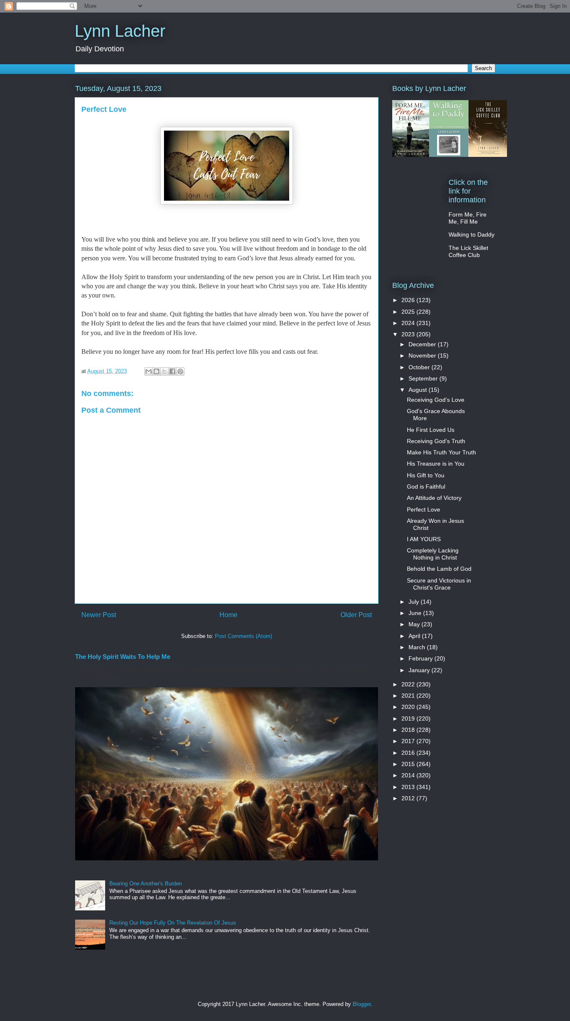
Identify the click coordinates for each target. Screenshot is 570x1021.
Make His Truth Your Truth (441, 452)
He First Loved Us (430, 429)
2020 (408, 706)
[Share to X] (164, 371)
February (421, 658)
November (423, 355)
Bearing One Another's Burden (145, 883)
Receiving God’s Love (435, 399)
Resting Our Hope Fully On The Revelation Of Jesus (172, 923)
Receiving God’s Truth (436, 441)
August (419, 389)
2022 (408, 684)
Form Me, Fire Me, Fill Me (468, 218)
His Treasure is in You (435, 463)
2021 (408, 695)
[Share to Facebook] (172, 371)
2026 (408, 300)
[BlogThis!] (156, 371)
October (420, 367)
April (415, 636)
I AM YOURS (424, 539)
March (418, 647)
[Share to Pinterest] (180, 371)
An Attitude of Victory (434, 497)
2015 (408, 764)
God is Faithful (426, 486)
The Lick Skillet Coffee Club (468, 251)
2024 (408, 323)
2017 (408, 741)
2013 (408, 787)
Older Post (356, 614)
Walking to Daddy (471, 234)
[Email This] (148, 371)
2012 (408, 798)
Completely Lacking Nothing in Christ (433, 554)
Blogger (362, 1004)
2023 (408, 334)
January (420, 670)
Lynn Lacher (120, 31)
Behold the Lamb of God (439, 568)
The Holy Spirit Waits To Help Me (122, 656)
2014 (408, 775)
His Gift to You (425, 475)
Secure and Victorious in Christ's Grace (439, 584)
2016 (408, 752)
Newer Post (98, 614)
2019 (408, 718)
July (415, 601)
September (424, 378)
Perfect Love (423, 509)
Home (228, 614)
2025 (408, 311)
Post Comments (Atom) (243, 636)
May (415, 624)
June (416, 613)
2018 (408, 729)
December (423, 344)
